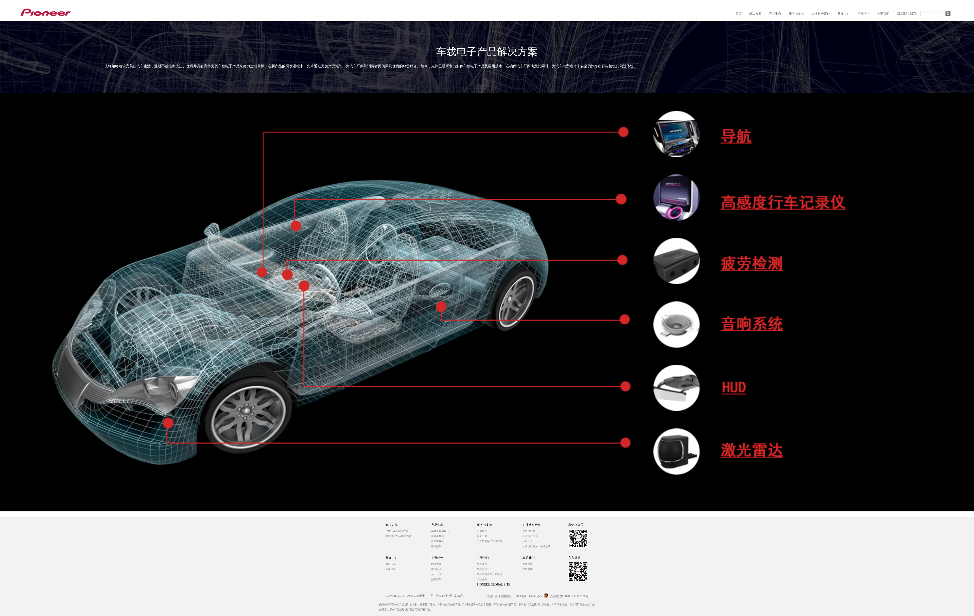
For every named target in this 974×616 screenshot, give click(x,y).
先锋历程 (482, 569)
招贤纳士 (437, 558)
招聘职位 (436, 579)
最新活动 (391, 564)
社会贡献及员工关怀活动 (536, 546)
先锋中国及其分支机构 (489, 574)
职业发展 (436, 564)
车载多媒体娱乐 (440, 531)
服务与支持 (484, 525)
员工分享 (436, 574)
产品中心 (437, 525)
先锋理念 (482, 564)
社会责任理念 (530, 536)
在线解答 (528, 569)
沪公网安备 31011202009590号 (569, 596)
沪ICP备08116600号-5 (528, 596)
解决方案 (392, 525)
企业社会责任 (532, 525)
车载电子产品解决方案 (398, 536)
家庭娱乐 (436, 546)
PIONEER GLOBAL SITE (493, 584)
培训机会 (436, 569)
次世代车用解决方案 (397, 531)
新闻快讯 (391, 569)
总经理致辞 (529, 531)
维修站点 (482, 531)
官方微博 (574, 558)
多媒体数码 (437, 536)
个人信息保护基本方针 (489, 541)
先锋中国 (528, 564)
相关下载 (482, 536)
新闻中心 (392, 558)
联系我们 (529, 558)
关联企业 (482, 579)
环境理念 (528, 541)
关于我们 (483, 558)
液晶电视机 (437, 541)
